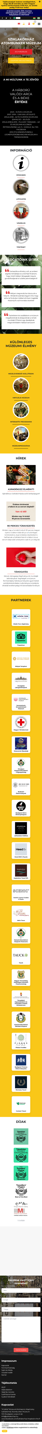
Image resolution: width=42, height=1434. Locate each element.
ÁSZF (3, 1387)
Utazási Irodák (7, 1373)
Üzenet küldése (21, 1350)
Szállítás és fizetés (8, 1394)
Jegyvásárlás (21, 52)
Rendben (4, 1431)
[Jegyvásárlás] (19, 24)
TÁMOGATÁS (21, 572)
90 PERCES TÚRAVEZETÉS (21, 526)
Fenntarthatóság (8, 1368)
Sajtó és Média (7, 1370)
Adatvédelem (6, 1390)
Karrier (4, 1375)
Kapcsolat (5, 1365)
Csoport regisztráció (21, 60)
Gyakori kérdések (8, 1397)
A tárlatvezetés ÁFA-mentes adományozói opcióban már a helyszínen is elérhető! (19, 13)
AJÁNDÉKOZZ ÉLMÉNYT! (21, 489)
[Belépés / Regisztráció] (29, 24)
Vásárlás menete (7, 1392)
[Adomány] (23, 24)
